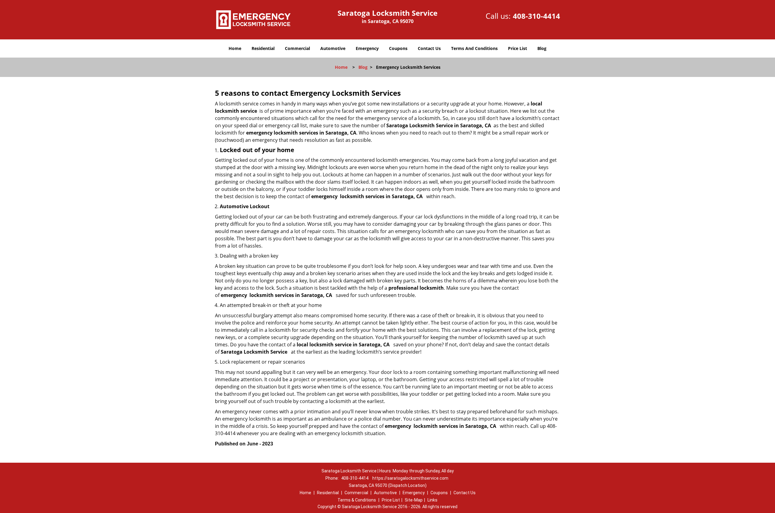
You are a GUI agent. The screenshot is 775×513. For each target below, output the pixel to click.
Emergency (367, 48)
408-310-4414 (536, 16)
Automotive (332, 48)
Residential (263, 48)
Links (432, 500)
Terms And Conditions (474, 48)
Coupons (398, 48)
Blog (541, 48)
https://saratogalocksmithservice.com (410, 478)
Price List (517, 48)
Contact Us (429, 48)
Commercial (297, 48)
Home (235, 48)
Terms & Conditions (357, 500)
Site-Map (414, 500)
